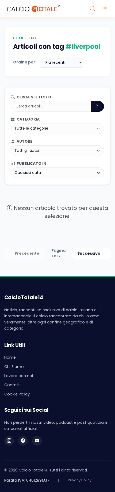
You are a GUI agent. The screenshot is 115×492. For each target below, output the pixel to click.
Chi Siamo (14, 366)
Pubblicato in (31, 163)
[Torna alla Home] (33, 9)
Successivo (88, 253)
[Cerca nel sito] (92, 8)
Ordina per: (24, 62)
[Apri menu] (105, 8)
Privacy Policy (79, 480)
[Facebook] (23, 441)
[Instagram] (9, 441)
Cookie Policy (17, 394)
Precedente (27, 253)
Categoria (28, 119)
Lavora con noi (18, 375)
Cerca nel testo (33, 97)
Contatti (12, 384)
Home (18, 38)
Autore (24, 141)
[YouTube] (37, 441)
